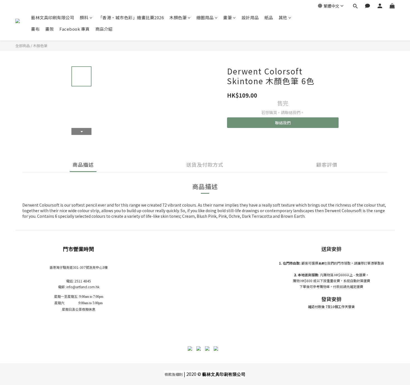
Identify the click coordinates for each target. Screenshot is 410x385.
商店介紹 (104, 29)
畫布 (35, 29)
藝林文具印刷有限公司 (52, 17)
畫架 (49, 29)
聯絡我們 (283, 122)
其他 (283, 17)
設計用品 (250, 17)
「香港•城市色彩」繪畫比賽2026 (131, 17)
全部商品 (22, 45)
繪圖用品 (205, 17)
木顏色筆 (178, 17)
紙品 (268, 17)
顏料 (84, 17)
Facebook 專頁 (74, 29)
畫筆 (227, 17)
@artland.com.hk (86, 286)
